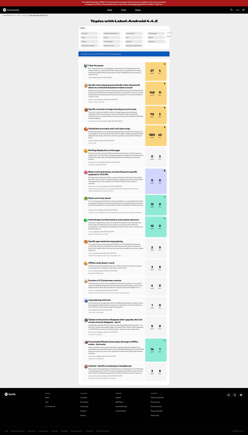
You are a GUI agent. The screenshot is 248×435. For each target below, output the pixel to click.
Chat (123, 10)
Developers (84, 402)
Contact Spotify (120, 411)
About (47, 397)
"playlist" (129, 42)
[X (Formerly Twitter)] (234, 395)
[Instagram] (228, 395)
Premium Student (157, 411)
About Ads (54, 431)
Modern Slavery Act (76, 431)
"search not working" (87, 46)
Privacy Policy (31, 431)
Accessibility (64, 431)
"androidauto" (130, 33)
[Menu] (243, 10)
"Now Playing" (108, 42)
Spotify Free (155, 415)
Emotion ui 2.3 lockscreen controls (104, 280)
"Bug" (83, 37)
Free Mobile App (121, 406)
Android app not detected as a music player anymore (113, 219)
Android (24, 15)
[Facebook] (241, 395)
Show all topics (116, 54)
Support (118, 397)
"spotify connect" (109, 46)
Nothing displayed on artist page (104, 150)
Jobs (46, 402)
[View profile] (86, 66)
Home (14, 15)
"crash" (106, 37)
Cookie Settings (43, 431)
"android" (84, 33)
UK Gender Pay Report (102, 431)
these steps (136, 4)
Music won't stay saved (99, 198)
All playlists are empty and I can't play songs (109, 128)
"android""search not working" (113, 33)
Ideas (138, 10)
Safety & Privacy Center (18, 431)
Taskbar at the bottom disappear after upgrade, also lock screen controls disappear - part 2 (115, 320)
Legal (6, 431)
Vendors (83, 415)
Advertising (84, 406)
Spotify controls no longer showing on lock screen (112, 109)
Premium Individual (157, 397)
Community (13, 10)
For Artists (83, 397)
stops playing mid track (99, 300)
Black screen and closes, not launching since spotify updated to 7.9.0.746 (112, 173)
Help (109, 10)
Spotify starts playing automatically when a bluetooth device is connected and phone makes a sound (114, 86)
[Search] (231, 10)
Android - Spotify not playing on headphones (110, 366)
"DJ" (127, 37)
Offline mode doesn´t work (101, 263)
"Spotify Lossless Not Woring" (135, 46)
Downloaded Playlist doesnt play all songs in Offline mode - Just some (113, 343)
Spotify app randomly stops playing (105, 241)
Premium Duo (155, 402)
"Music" (83, 42)
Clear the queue (95, 65)
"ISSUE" (150, 37)
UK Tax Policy (89, 431)
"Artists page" (152, 33)
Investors (83, 411)
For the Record (50, 406)
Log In (237, 10)
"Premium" (151, 42)
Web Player (119, 402)
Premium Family (156, 406)
